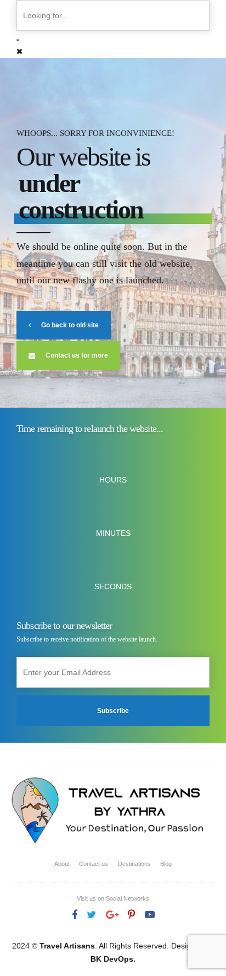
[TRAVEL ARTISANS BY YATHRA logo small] (108, 811)
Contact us (93, 863)
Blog (166, 863)
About (62, 863)
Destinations (134, 863)
